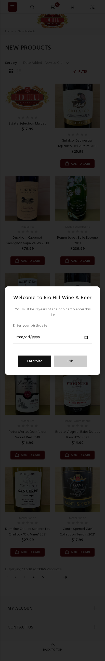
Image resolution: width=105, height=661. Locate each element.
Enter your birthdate (30, 326)
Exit (70, 361)
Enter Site (34, 361)
